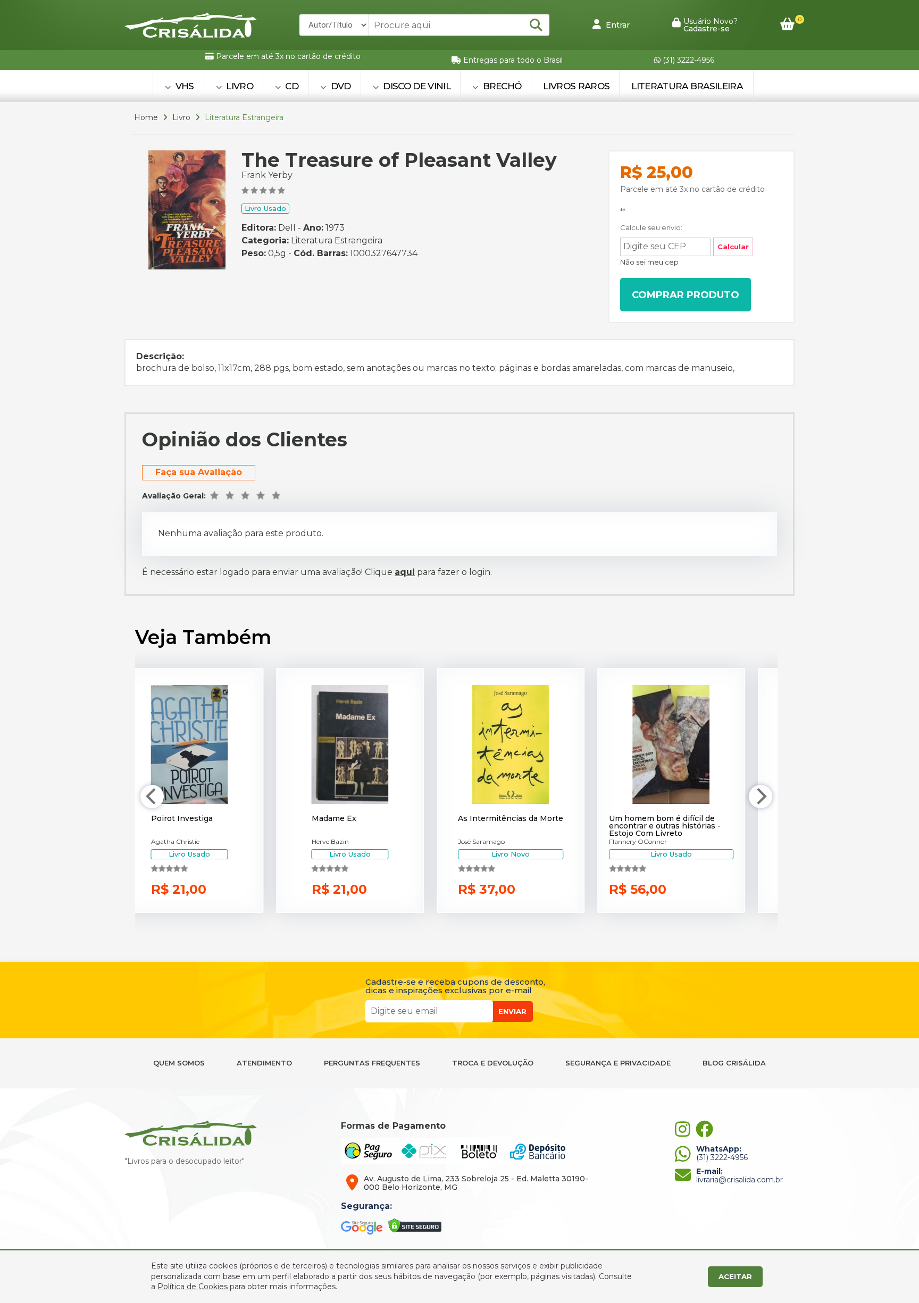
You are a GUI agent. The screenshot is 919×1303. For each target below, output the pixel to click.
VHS (183, 86)
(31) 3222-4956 (687, 60)
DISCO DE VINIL (415, 86)
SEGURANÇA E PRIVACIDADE (618, 1063)
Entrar (617, 25)
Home (146, 117)
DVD (339, 86)
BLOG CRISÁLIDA (734, 1063)
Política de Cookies (192, 1286)
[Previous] (152, 796)
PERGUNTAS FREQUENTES (372, 1063)
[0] (787, 25)
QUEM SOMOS (179, 1063)
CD (290, 86)
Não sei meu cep (649, 262)
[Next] (760, 796)
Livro (181, 117)
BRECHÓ (500, 86)
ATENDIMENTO (264, 1063)
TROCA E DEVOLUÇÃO (492, 1063)
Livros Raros (576, 86)
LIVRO (238, 86)
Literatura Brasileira (686, 86)
